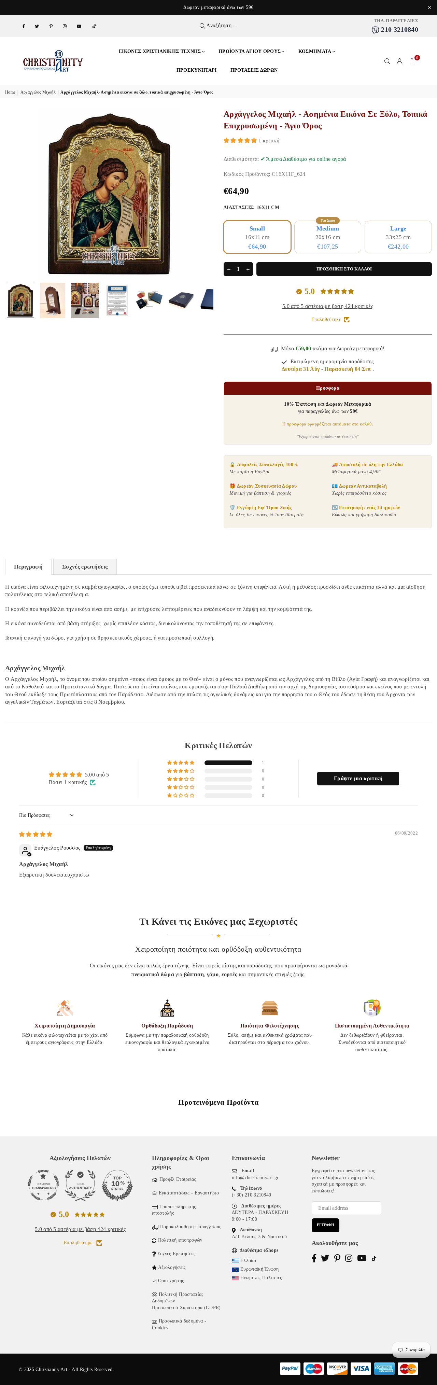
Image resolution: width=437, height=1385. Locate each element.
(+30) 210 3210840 (251, 1195)
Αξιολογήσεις (172, 1267)
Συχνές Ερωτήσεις (176, 1253)
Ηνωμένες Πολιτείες (261, 1277)
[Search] (387, 61)
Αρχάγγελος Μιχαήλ (38, 92)
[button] (412, 61)
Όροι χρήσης (171, 1280)
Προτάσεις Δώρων (254, 70)
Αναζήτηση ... (221, 25)
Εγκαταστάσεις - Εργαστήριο (189, 1192)
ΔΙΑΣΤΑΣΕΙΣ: (251, 207)
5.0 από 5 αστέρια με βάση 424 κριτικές (327, 306)
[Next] (204, 194)
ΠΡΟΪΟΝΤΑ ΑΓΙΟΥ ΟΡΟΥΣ (249, 51)
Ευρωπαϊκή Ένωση (259, 1269)
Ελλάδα (248, 1260)
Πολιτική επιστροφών (180, 1240)
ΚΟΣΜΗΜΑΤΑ (315, 51)
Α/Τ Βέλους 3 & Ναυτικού (259, 1236)
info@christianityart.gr (255, 1177)
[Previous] (14, 194)
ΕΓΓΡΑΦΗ (325, 1225)
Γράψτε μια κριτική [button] (358, 778)
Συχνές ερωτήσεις (85, 566)
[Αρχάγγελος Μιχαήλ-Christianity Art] (20, 300)
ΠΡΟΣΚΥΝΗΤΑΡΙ (197, 70)
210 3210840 (398, 29)
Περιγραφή (28, 566)
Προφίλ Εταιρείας (177, 1179)
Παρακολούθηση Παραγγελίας (191, 1226)
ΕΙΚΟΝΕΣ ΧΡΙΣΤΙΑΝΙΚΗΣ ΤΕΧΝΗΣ (160, 51)
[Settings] (400, 61)
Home (10, 92)
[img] (36, 834)
